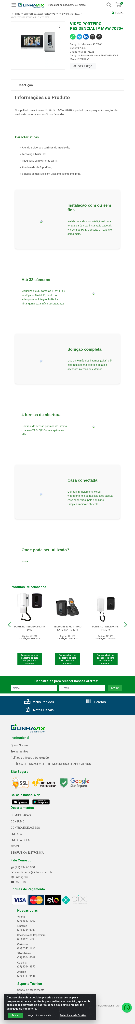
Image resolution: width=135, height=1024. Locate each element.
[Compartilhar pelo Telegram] (79, 36)
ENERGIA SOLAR (21, 840)
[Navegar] (9, 625)
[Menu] (14, 5)
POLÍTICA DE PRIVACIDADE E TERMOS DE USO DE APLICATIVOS (51, 764)
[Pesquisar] (110, 5)
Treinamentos (19, 751)
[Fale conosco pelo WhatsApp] (127, 1008)
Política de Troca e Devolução (30, 757)
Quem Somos (19, 745)
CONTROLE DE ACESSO (25, 827)
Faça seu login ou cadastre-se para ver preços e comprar (29, 659)
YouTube (21, 882)
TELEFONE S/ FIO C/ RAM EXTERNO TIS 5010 (67, 628)
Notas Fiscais (43, 710)
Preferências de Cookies (73, 1015)
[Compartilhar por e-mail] (92, 36)
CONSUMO (18, 821)
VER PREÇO (85, 66)
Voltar (119, 12)
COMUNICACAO (21, 815)
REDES (15, 846)
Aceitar (15, 1015)
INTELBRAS (84, 59)
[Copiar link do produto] (99, 36)
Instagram (21, 877)
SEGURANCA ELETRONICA (27, 852)
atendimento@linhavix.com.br (34, 872)
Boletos (100, 702)
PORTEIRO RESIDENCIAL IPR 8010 (29, 628)
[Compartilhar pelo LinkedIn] (86, 36)
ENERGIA (16, 834)
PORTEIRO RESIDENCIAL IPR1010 (105, 628)
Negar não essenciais (39, 1015)
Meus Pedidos (43, 702)
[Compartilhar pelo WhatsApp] (73, 36)
